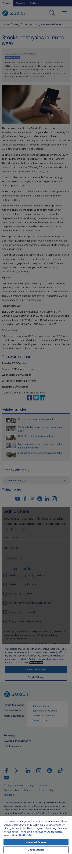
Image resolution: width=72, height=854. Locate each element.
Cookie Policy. (26, 835)
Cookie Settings (36, 849)
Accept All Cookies (36, 842)
